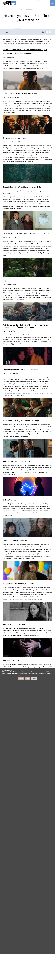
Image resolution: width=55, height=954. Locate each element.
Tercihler (34, 678)
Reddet (27, 678)
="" (38, 0)
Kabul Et (21, 678)
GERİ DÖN (7, 32)
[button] (39, 32)
